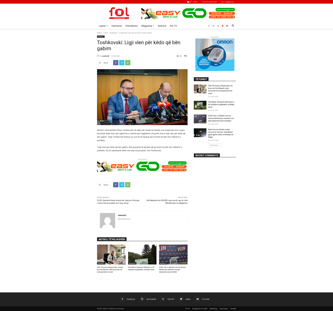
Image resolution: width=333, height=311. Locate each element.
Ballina (99, 33)
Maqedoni (113, 33)
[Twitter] (218, 26)
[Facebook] (209, 26)
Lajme (102, 25)
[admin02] (98, 56)
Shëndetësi (131, 25)
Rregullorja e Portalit (199, 308)
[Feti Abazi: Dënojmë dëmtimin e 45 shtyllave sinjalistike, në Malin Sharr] (142, 254)
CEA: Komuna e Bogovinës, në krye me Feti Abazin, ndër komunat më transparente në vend (110, 269)
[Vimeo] (223, 26)
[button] (233, 26)
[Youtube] (227, 26)
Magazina (146, 25)
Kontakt (233, 308)
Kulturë (162, 25)
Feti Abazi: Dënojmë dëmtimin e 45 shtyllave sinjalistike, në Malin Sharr (221, 104)
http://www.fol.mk (124, 219)
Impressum (224, 308)
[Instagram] (213, 26)
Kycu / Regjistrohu (227, 2)
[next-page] (102, 278)
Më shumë (214, 145)
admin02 (106, 56)
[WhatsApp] (127, 62)
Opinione (116, 25)
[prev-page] (98, 278)
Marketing (213, 308)
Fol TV (173, 25)
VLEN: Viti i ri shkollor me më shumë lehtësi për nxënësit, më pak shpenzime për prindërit (172, 269)
